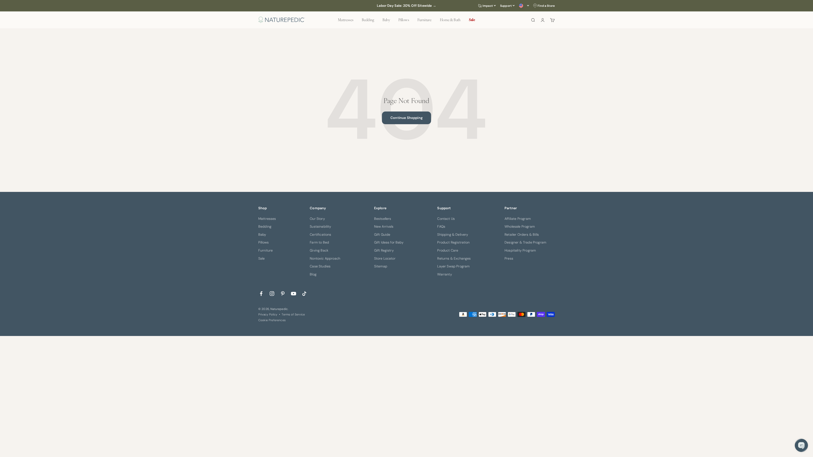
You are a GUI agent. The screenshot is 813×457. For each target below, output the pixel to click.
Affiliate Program (518, 218)
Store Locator (384, 258)
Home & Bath (450, 19)
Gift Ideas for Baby (389, 242)
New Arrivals (384, 226)
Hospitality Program (520, 250)
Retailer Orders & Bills (522, 234)
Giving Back (319, 250)
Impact (488, 6)
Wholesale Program (520, 226)
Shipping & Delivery (452, 234)
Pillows (403, 19)
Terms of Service (293, 314)
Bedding (368, 19)
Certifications (320, 234)
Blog (313, 274)
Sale (472, 19)
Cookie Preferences (272, 320)
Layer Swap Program (453, 266)
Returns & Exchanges (454, 258)
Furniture (424, 19)
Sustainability (320, 226)
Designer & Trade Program (525, 242)
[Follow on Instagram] (272, 293)
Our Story (317, 218)
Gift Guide (382, 234)
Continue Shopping (406, 118)
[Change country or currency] (524, 6)
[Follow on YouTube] (293, 293)
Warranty (444, 274)
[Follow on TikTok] (304, 293)
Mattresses (345, 19)
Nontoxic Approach (325, 258)
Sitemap (380, 266)
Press (509, 258)
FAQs (441, 226)
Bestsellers (382, 218)
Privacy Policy (267, 314)
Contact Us (446, 218)
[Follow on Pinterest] (283, 293)
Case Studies (320, 266)
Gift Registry (384, 250)
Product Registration (453, 242)
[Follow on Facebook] (261, 293)
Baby (386, 19)
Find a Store (546, 6)
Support (506, 6)
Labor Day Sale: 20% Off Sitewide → (406, 5)
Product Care (447, 250)
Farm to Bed (319, 242)
